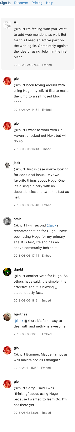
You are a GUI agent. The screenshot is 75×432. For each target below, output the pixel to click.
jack (17, 163)
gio (16, 78)
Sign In (5, 3)
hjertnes (21, 314)
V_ (16, 22)
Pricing (37, 3)
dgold (18, 269)
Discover (21, 3)
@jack (51, 225)
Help (49, 3)
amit (17, 219)
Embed (47, 64)
